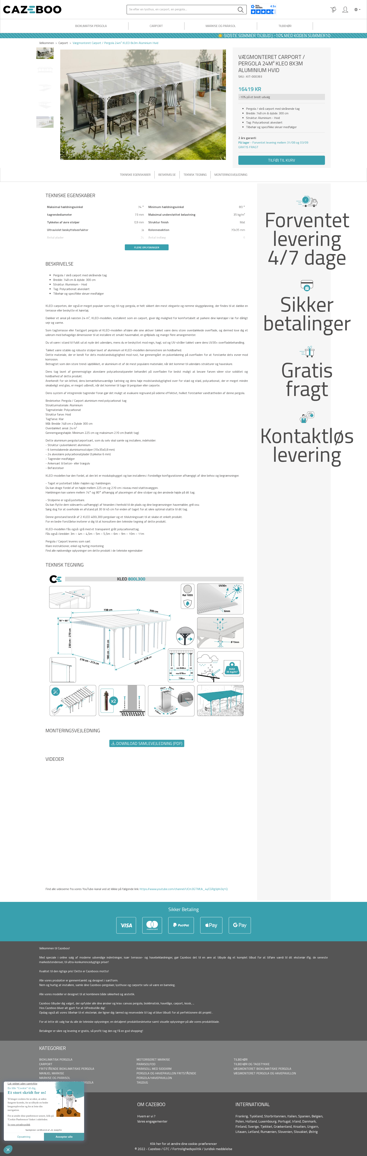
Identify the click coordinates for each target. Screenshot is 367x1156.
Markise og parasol (221, 26)
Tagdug (142, 1082)
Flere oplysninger (146, 247)
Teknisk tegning (195, 174)
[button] (228, 105)
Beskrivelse (167, 174)
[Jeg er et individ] (345, 9)
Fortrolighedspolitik (187, 1148)
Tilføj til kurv (281, 160)
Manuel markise (51, 1073)
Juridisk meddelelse (218, 1148)
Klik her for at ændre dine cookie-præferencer (183, 1143)
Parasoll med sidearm (153, 1068)
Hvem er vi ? (146, 1116)
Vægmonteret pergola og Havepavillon (265, 1073)
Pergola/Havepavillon (154, 1078)
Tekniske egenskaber (135, 174)
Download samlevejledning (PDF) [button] (148, 743)
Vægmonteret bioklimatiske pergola (262, 1068)
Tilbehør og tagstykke (252, 1064)
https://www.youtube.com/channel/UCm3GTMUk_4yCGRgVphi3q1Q (184, 889)
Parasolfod (145, 1064)
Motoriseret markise (153, 1059)
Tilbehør (284, 26)
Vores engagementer (152, 1121)
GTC (166, 1148)
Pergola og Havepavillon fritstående (166, 1073)
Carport (156, 26)
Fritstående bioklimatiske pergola (66, 1068)
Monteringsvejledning (230, 174)
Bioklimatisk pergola (91, 26)
